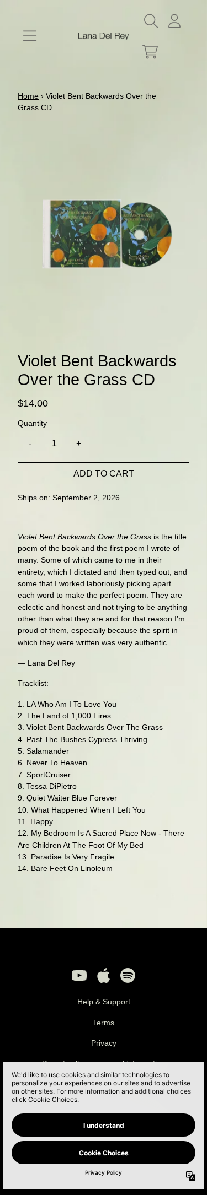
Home (28, 95)
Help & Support (103, 1001)
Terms (103, 1022)
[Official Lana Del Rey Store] (103, 37)
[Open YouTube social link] (79, 975)
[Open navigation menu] (30, 36)
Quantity (32, 423)
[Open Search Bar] (150, 21)
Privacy (103, 1043)
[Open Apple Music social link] (104, 975)
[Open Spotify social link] (128, 975)
